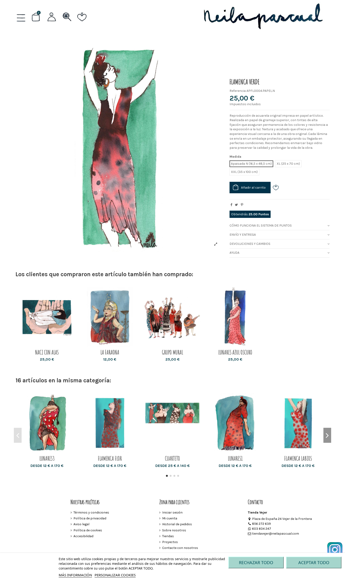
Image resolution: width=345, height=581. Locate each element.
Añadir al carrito (253, 188)
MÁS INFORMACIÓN (75, 575)
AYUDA (234, 253)
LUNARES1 (235, 458)
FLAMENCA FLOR (110, 458)
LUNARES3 (47, 458)
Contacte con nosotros (180, 548)
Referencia (238, 91)
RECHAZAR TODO (256, 562)
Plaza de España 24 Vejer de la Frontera (282, 519)
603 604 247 (261, 529)
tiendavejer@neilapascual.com (275, 534)
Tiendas (168, 536)
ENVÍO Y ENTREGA (243, 235)
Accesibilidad (83, 536)
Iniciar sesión (172, 512)
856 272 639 (261, 524)
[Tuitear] (236, 205)
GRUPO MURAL (172, 352)
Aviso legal (81, 524)
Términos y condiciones (91, 512)
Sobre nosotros (174, 530)
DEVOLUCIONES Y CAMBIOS (250, 244)
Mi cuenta (169, 518)
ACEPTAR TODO (313, 562)
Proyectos (170, 542)
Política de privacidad (89, 518)
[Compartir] (231, 205)
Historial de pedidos (177, 524)
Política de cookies (87, 530)
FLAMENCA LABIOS (298, 458)
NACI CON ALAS (47, 352)
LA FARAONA (109, 352)
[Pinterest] (242, 205)
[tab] (280, 226)
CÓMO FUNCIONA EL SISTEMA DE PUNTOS (261, 225)
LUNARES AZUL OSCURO (235, 352)
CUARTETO (172, 458)
